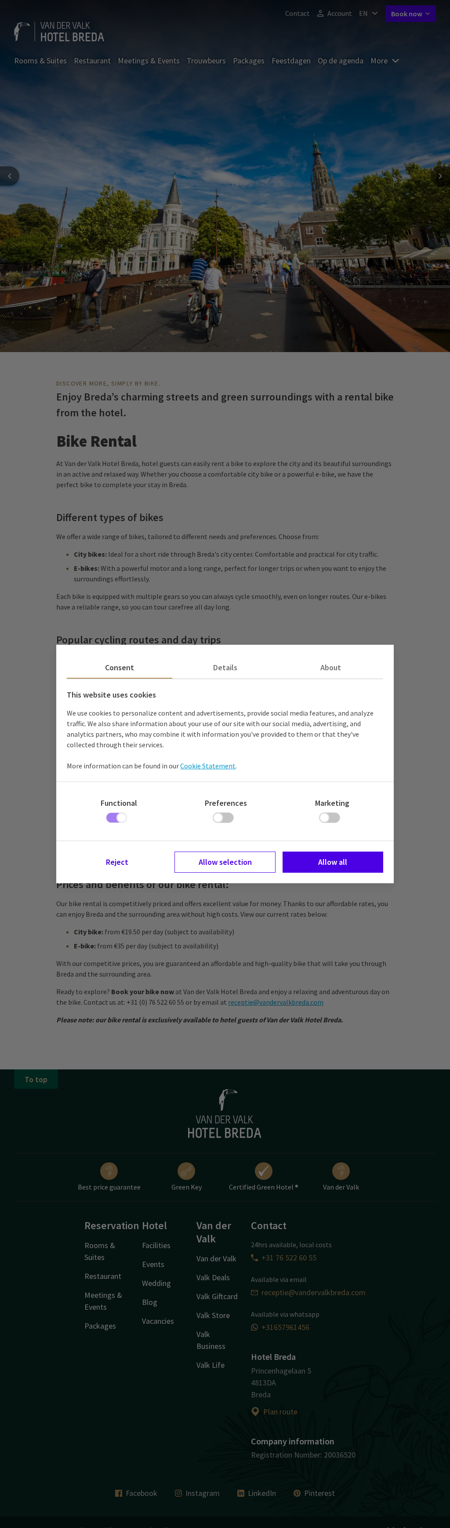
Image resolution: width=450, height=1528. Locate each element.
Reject (117, 862)
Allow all (332, 862)
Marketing (332, 803)
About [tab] (330, 667)
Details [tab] (225, 667)
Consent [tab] (119, 667)
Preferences (226, 803)
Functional (119, 803)
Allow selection (225, 862)
